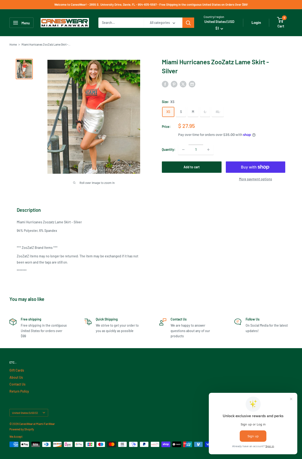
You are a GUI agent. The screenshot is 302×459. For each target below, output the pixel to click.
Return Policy (19, 391)
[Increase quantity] (208, 150)
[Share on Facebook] (165, 84)
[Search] (188, 22)
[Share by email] (192, 84)
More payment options (255, 179)
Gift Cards (16, 370)
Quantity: (168, 149)
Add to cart (192, 167)
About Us (16, 377)
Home (13, 44)
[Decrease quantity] (183, 150)
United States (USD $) (25, 412)
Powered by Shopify (21, 429)
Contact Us (17, 384)
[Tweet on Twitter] (183, 84)
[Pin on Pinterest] (174, 84)
